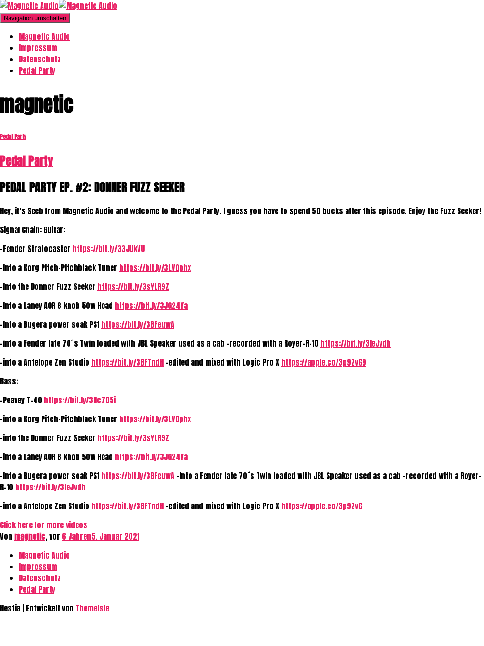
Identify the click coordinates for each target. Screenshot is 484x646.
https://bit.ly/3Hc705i (80, 400)
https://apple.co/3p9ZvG (321, 506)
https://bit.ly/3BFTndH (127, 362)
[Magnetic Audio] (58, 5)
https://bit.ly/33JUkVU (108, 248)
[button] (43, 525)
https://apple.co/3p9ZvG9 (323, 362)
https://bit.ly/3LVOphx (155, 267)
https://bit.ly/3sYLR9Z (133, 286)
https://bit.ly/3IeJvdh (355, 343)
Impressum (38, 47)
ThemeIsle (92, 608)
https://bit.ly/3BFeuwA (137, 324)
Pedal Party (37, 70)
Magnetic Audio (44, 36)
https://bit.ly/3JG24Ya (151, 305)
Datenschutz (40, 59)
